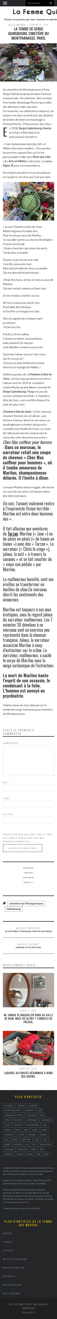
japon (35, 1129)
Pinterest (28, 877)
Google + (29, 882)
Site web (8, 814)
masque (43, 1134)
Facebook (28, 868)
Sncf (42, 1149)
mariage (31, 1134)
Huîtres (8, 1129)
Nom (6, 782)
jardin (44, 1129)
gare (45, 1124)
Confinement (32, 1120)
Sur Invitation (12, 1284)
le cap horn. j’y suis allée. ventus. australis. (28, 929)
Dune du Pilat (32, 1124)
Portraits (9, 1276)
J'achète (8, 1242)
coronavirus (46, 1120)
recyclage (9, 1149)
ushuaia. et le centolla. (28, 945)
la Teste (20, 1134)
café (40, 1110)
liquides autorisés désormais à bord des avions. (28, 1074)
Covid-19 (18, 1124)
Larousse (9, 1134)
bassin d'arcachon (13, 1110)
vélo (39, 1154)
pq (27, 1144)
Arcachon (9, 1105)
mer (6, 1139)
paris (45, 1139)
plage (7, 1144)
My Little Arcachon (15, 1259)
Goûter (7, 1233)
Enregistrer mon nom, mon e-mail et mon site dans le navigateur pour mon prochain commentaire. (27, 838)
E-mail (7, 798)
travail (19, 1154)
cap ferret (31, 1115)
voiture (29, 1154)
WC (46, 1154)
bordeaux (29, 1110)
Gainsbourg (13, 908)
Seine (33, 1149)
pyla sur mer (46, 1144)
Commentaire (11, 743)
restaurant (22, 1149)
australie (33, 1105)
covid (7, 1124)
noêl (37, 1139)
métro (15, 1139)
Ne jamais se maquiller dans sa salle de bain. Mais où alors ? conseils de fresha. (28, 1018)
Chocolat (17, 1120)
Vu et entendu (17, 24)
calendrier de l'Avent (14, 1115)
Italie (26, 1129)
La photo (8, 1250)
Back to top (27, 1312)
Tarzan (13, 533)
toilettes (8, 1154)
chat (42, 1115)
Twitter (28, 873)
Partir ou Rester (13, 1267)
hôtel (17, 1129)
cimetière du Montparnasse (26, 903)
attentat (21, 1105)
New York (26, 1139)
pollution (18, 1144)
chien (7, 1120)
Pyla (34, 1144)
